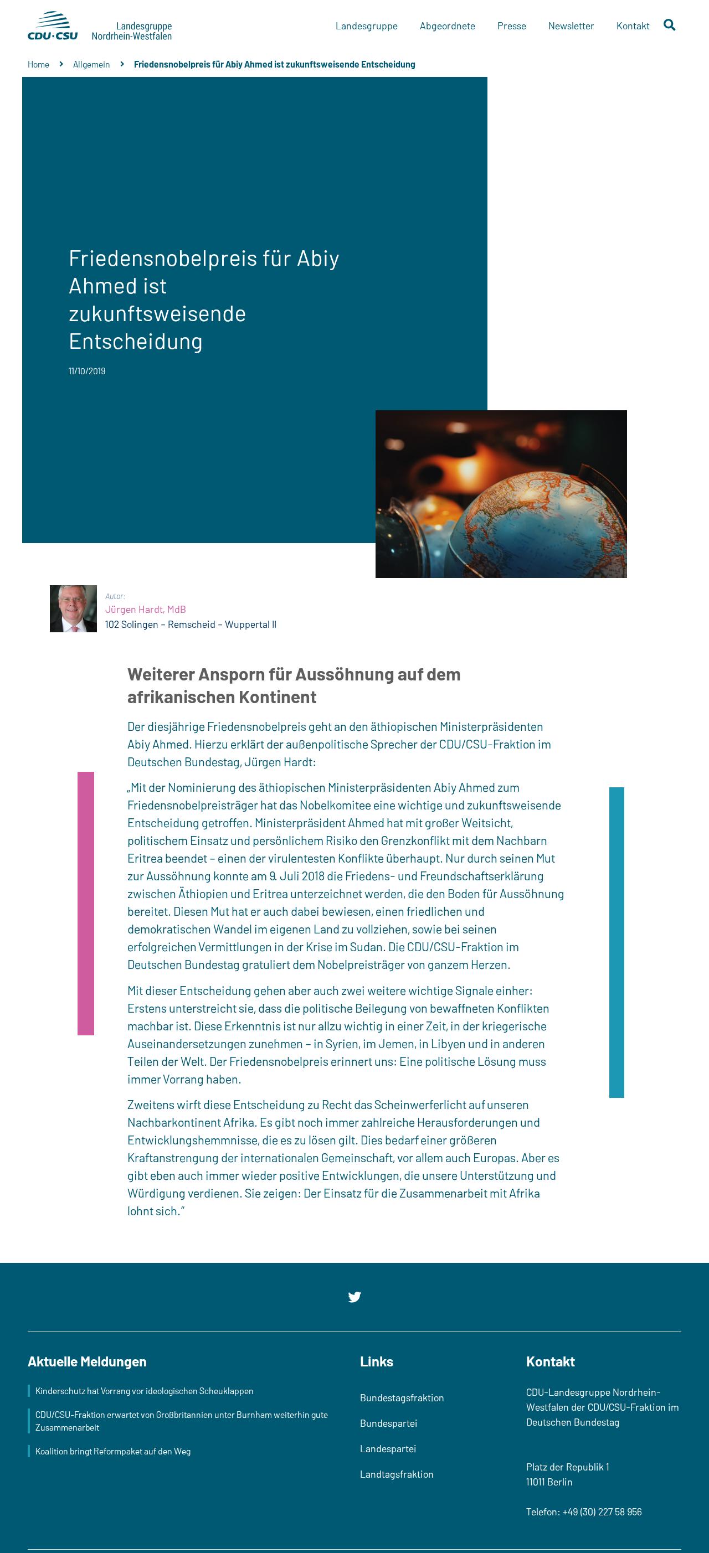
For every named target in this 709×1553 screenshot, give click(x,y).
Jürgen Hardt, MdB (145, 609)
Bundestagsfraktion (402, 1397)
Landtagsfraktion (397, 1474)
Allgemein (91, 64)
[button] (670, 26)
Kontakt (633, 25)
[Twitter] (354, 1297)
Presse (511, 25)
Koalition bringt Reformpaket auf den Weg (113, 1451)
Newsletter (571, 25)
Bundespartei (389, 1423)
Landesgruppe (367, 25)
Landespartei (388, 1448)
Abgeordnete (447, 25)
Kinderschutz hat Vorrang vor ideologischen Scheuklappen (144, 1390)
